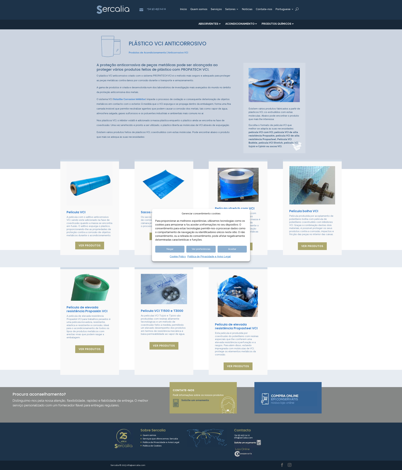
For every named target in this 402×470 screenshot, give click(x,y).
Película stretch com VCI (234, 208)
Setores (230, 9)
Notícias (247, 9)
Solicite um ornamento (195, 400)
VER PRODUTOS (90, 245)
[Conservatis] (243, 457)
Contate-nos (264, 9)
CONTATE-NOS (183, 390)
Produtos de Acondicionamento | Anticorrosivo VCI (158, 52)
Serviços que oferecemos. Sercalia (160, 438)
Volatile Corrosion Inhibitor (129, 99)
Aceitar (232, 249)
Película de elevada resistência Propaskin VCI (87, 309)
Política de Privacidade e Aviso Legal (209, 256)
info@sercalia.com (243, 438)
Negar (169, 249)
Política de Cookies (152, 446)
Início (183, 9)
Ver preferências (201, 249)
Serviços (216, 9)
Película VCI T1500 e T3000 (162, 311)
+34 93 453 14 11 (156, 8)
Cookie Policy (178, 256)
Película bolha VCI (303, 211)
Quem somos (198, 9)
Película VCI (76, 212)
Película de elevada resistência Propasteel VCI (236, 326)
